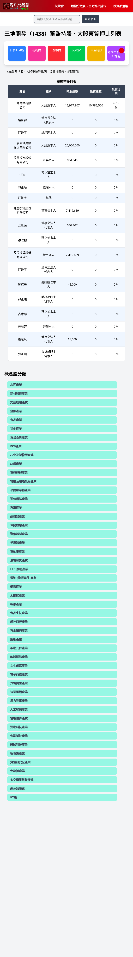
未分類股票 (17, 788)
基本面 (56, 50)
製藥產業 (16, 604)
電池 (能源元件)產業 (23, 578)
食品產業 (16, 420)
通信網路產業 (19, 499)
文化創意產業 (19, 666)
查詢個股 (90, 19)
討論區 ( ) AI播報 (116, 54)
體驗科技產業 (19, 745)
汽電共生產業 (19, 683)
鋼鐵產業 (16, 587)
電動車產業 (17, 551)
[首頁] (16, 6)
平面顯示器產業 (20, 490)
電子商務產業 (19, 674)
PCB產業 (16, 446)
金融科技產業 (19, 736)
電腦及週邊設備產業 (23, 481)
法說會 (59, 6)
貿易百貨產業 (19, 437)
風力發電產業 (19, 701)
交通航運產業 (19, 402)
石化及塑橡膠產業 (22, 455)
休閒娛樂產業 (19, 525)
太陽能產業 (17, 595)
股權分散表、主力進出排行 (88, 6)
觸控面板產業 (19, 622)
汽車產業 (16, 508)
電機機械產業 (19, 472)
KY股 (13, 797)
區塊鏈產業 (17, 753)
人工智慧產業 (19, 709)
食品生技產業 (19, 613)
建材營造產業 (19, 393)
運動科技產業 (19, 727)
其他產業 (16, 429)
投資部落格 (120, 6)
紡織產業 (16, 464)
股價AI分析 (17, 50)
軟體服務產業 (19, 657)
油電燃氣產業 (19, 560)
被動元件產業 (19, 648)
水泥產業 (16, 385)
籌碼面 (36, 50)
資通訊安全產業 (20, 762)
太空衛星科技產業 (22, 780)
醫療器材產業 (19, 534)
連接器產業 (17, 516)
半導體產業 (17, 543)
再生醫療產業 (19, 630)
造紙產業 (16, 639)
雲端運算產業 (19, 718)
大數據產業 (17, 771)
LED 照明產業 (19, 569)
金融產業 (16, 411)
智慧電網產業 (19, 692)
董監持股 (96, 50)
